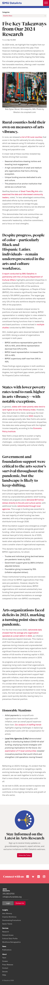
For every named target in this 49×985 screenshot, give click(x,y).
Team (4, 958)
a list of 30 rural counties (31, 137)
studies (5, 327)
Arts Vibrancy (7, 913)
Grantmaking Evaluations (11, 920)
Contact (5, 968)
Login (8, 903)
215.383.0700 (8, 893)
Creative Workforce (9, 917)
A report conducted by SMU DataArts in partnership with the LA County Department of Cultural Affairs (22, 276)
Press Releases (7, 965)
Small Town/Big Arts (30, 191)
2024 (31, 416)
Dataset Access (7, 935)
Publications (6, 950)
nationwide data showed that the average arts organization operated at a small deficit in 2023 (22, 632)
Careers (5, 961)
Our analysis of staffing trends (28, 724)
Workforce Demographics (11, 942)
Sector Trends (7, 924)
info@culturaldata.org (12, 897)
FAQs (4, 975)
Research (5, 932)
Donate (5, 972)
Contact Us (20, 903)
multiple (40, 324)
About (4, 954)
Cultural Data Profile (9, 938)
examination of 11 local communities (20, 751)
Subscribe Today (25, 855)
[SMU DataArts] (12, 2)
